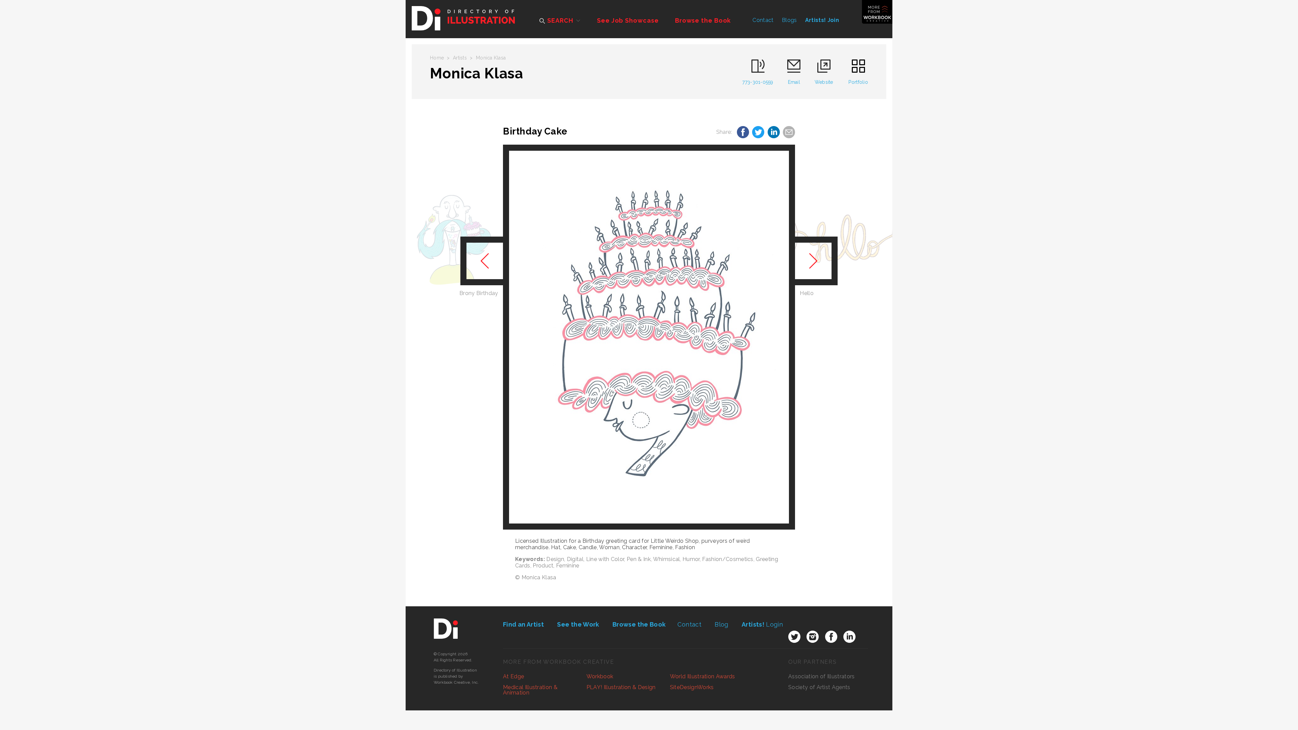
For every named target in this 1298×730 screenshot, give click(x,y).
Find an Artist (523, 624)
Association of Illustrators (821, 676)
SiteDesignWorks (692, 687)
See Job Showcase (627, 20)
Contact (762, 20)
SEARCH (559, 20)
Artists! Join (822, 20)
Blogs (789, 20)
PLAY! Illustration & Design (621, 687)
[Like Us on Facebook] (831, 637)
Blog (721, 624)
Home (437, 57)
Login (762, 624)
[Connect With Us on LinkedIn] (849, 637)
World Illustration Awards (702, 676)
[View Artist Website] (649, 337)
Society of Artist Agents (819, 687)
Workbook (600, 676)
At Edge (513, 676)
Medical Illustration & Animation (530, 690)
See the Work (578, 624)
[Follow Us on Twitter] (794, 637)
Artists (460, 57)
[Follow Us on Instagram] (813, 637)
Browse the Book (703, 20)
